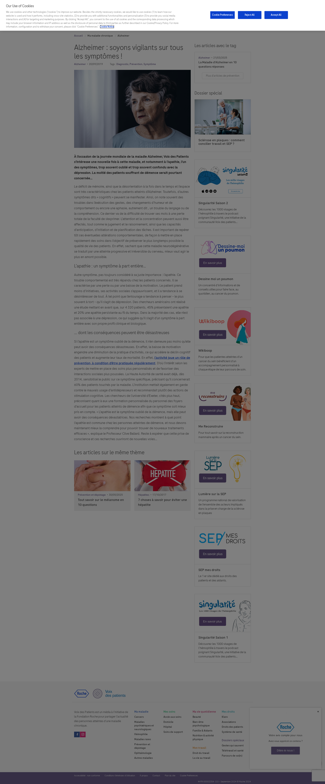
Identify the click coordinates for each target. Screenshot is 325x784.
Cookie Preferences (222, 15)
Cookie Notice (107, 26)
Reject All (249, 15)
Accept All (276, 15)
